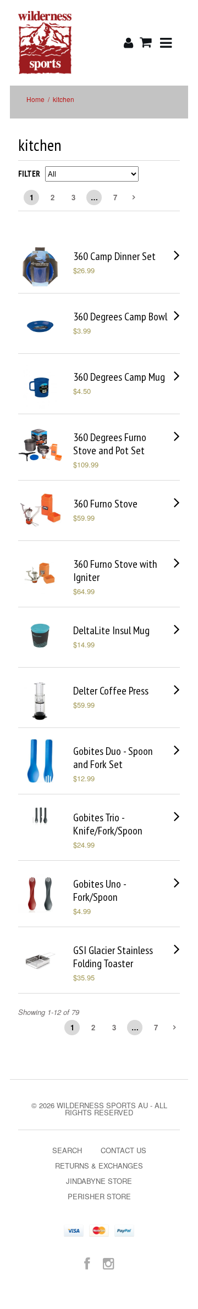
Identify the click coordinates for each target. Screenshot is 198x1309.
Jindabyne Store (99, 1181)
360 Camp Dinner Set (114, 256)
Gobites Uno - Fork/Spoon (99, 890)
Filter (29, 173)
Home (35, 99)
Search (67, 1150)
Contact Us (123, 1150)
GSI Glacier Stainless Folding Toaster (113, 957)
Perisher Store (99, 1196)
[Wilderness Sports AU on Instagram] (108, 1262)
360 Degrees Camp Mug (119, 377)
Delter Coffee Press (110, 691)
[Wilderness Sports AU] (45, 43)
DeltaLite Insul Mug (111, 630)
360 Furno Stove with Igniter (115, 570)
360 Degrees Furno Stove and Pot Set (109, 444)
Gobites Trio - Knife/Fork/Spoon (107, 824)
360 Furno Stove (105, 503)
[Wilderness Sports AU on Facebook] (87, 1262)
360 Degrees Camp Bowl (120, 316)
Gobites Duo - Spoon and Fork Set (113, 757)
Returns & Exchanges (99, 1165)
